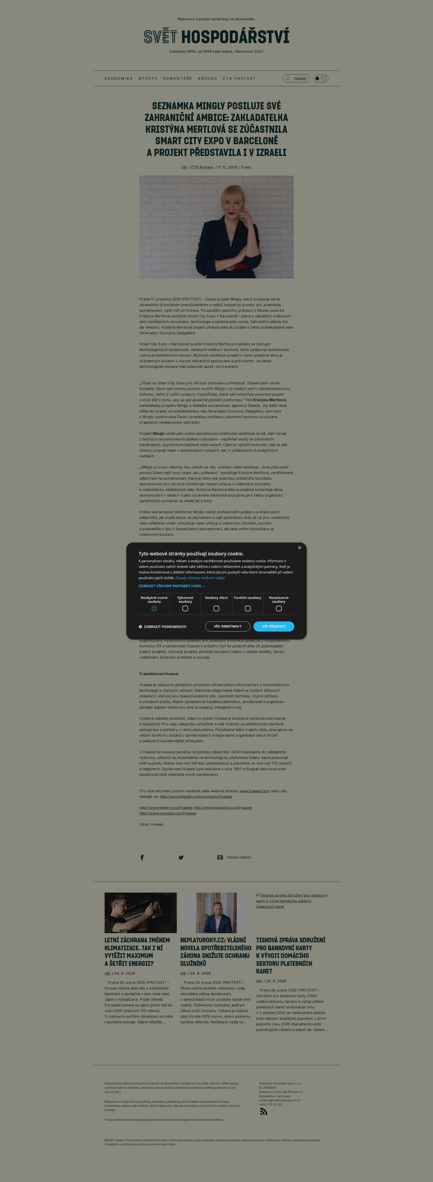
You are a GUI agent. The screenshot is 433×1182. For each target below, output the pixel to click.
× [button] (299, 548)
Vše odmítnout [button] (228, 626)
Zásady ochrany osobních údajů (200, 577)
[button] (216, 586)
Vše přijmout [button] (274, 626)
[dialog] (216, 591)
